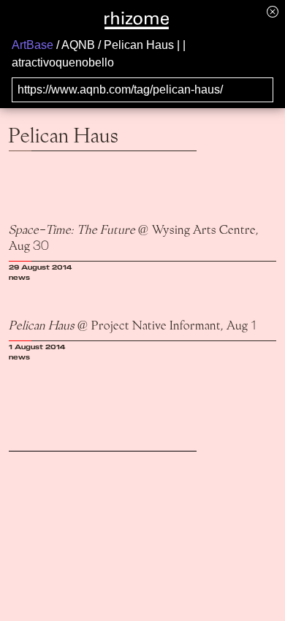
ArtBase (32, 45)
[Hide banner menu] (272, 11)
